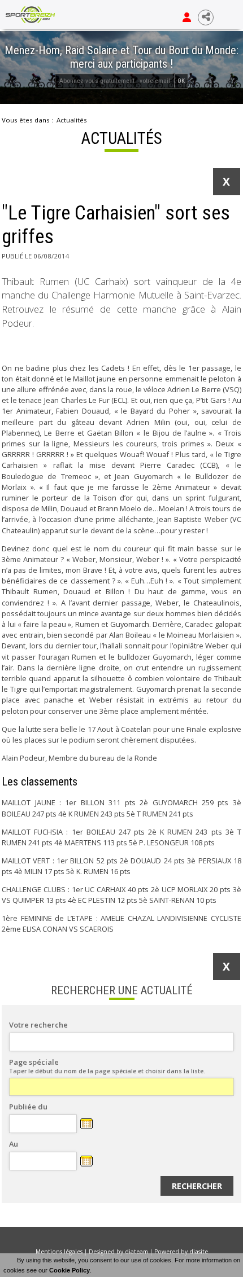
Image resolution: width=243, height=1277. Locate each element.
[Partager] (206, 17)
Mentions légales (59, 1252)
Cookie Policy (69, 1270)
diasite (198, 1252)
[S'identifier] (187, 17)
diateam (136, 1252)
